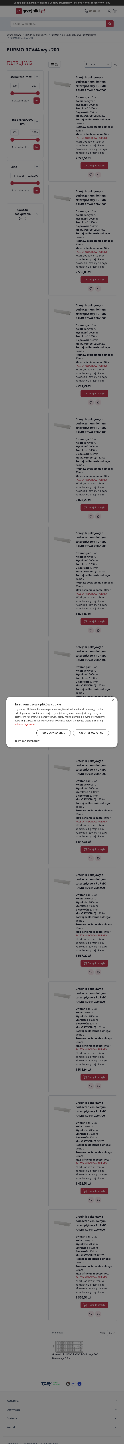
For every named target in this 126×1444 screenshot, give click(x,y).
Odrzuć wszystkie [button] (53, 732)
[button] (27, 741)
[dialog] (62, 722)
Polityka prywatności (26, 724)
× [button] (112, 700)
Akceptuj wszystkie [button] (91, 732)
